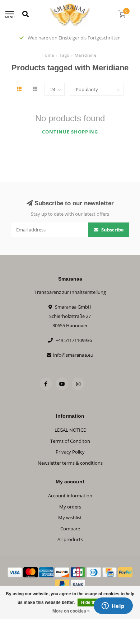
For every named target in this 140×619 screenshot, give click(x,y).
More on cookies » (71, 611)
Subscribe (112, 229)
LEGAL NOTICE (70, 430)
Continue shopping (70, 131)
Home (48, 55)
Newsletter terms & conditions (70, 463)
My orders (70, 506)
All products (70, 539)
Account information (70, 495)
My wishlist (70, 517)
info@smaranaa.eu (73, 355)
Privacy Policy (70, 452)
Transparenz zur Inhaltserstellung (70, 292)
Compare (70, 528)
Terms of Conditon (70, 441)
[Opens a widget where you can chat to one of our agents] (113, 606)
